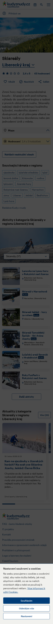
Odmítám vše (26, 608)
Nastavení (26, 616)
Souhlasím (26, 600)
